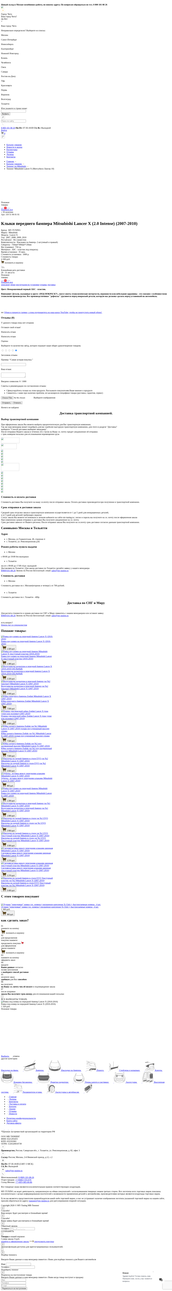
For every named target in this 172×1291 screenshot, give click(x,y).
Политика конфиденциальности (21, 1118)
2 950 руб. (10, 831)
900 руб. (10, 786)
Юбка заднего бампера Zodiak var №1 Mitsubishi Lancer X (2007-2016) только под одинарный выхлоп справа (26, 734)
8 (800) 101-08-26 (26, 1177)
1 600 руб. (10, 724)
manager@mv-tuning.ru (39, 1201)
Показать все (7, 209)
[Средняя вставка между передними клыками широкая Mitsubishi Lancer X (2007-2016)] (9, 207)
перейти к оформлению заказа (15, 1241)
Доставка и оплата (17, 1104)
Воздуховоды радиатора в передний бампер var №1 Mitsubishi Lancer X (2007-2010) (24, 809)
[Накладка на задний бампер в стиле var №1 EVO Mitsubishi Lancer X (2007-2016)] (8, 207)
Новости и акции (14, 147)
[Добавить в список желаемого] (1, 217)
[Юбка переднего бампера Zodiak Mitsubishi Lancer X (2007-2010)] (3, 207)
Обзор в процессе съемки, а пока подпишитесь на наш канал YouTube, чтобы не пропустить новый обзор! (53, 312)
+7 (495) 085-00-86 (23, 1182)
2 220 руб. (10, 679)
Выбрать (5, 1056)
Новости (13, 1114)
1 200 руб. (10, 801)
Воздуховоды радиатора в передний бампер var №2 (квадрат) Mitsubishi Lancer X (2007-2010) (24, 687)
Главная (12, 1097)
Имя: (3, 1264)
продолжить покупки (44, 1241)
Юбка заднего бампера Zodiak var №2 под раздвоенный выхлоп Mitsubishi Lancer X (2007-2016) (26, 749)
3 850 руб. (10, 771)
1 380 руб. (10, 664)
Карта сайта (11, 1121)
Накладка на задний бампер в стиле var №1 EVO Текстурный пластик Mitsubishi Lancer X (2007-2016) (25, 839)
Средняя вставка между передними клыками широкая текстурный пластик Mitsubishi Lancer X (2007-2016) (26, 869)
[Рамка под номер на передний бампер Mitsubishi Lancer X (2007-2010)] (7, 207)
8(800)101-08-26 (8, 570)
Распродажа (11, 149)
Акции (12, 1109)
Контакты (10, 157)
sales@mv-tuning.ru (60, 570)
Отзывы (10, 152)
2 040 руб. (10, 694)
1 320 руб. (10, 649)
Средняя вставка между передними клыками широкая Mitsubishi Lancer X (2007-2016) (26, 854)
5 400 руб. (10, 890)
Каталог (13, 1106)
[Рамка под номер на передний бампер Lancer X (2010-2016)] (1, 207)
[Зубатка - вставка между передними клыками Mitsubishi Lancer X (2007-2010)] (6, 207)
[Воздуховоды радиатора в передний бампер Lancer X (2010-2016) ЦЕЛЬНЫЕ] (2, 207)
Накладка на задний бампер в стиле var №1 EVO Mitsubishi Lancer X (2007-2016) (23, 824)
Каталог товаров (14, 145)
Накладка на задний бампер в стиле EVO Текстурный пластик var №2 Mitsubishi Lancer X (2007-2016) (26, 884)
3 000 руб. (10, 846)
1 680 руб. (10, 816)
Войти (4, 130)
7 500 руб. (10, 709)
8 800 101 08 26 (8, 128)
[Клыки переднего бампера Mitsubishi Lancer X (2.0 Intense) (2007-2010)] (5, 207)
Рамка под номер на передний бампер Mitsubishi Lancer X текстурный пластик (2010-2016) (26, 657)
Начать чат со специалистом (14, 625)
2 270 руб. (10, 861)
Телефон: (5, 1228)
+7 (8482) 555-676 (23, 1180)
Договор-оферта (13, 1123)
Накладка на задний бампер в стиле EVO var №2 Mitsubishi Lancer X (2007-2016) (23, 764)
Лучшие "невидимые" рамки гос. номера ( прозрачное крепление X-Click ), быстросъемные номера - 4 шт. (50, 907)
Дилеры (10, 154)
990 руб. (10, 914)
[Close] (2, 996)
